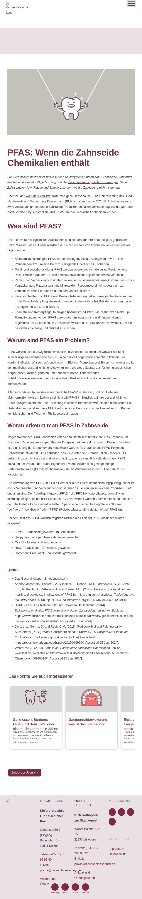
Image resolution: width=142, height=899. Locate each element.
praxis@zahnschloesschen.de (60, 870)
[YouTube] (121, 812)
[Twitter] (130, 812)
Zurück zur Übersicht (24, 772)
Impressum (116, 848)
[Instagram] (112, 822)
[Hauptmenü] (131, 3)
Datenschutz (117, 854)
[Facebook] (112, 812)
